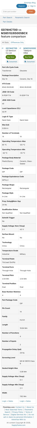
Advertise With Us (19, 419)
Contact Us (20, 407)
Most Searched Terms (13, 410)
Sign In (33, 6)
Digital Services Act (18, 414)
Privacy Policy (17, 412)
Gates (10, 401)
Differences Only (17, 42)
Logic (4, 401)
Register (21, 6)
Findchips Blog (30, 3)
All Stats (5, 42)
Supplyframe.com (18, 425)
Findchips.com (3, 4)
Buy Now (10, 57)
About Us (30, 407)
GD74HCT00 (11, 48)
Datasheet (13, 62)
